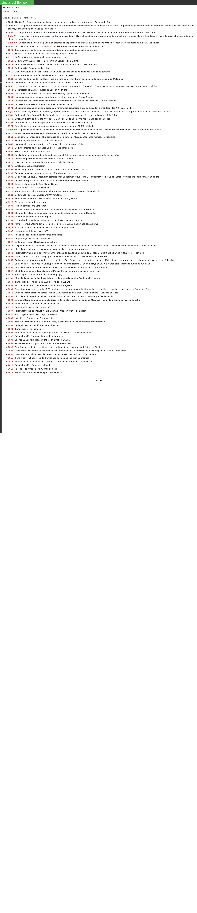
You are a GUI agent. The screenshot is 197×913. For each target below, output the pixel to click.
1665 (10, 97)
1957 (10, 271)
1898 (10, 169)
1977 (10, 311)
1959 (10, 282)
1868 (10, 155)
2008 (10, 347)
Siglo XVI (12, 75)
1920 (10, 191)
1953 (10, 253)
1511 (10, 57)
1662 (10, 93)
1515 (10, 68)
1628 (10, 79)
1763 (10, 122)
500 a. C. (12, 32)
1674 (10, 108)
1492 (10, 46)
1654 (10, 90)
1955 (10, 256)
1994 (10, 329)
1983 (10, 318)
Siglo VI (12, 36)
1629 (10, 82)
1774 (10, 126)
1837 (10, 140)
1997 (10, 336)
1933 (10, 209)
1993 (10, 325)
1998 (10, 340)
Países (6, 11)
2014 (10, 361)
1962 (10, 300)
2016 (10, 365)
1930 (10, 206)
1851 (10, 148)
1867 (10, 151)
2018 (10, 372)
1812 (10, 133)
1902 (10, 180)
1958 (10, 274)
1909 (10, 184)
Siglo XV (12, 43)
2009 (10, 354)
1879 (10, 162)
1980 (10, 314)
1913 (10, 187)
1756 (10, 119)
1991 (10, 322)
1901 (10, 177)
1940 (10, 238)
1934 (10, 220)
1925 (10, 198)
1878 (10, 158)
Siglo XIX (12, 129)
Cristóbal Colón (48, 46)
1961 (10, 293)
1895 (10, 166)
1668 (10, 104)
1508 (10, 50)
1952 (10, 245)
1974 (10, 303)
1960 (10, 289)
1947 (10, 242)
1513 (10, 61)
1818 (10, 137)
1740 (10, 115)
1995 (10, 332)
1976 (10, 307)
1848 (10, 144)
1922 (10, 195)
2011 (10, 358)
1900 (10, 173)
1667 (10, 101)
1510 (10, 53)
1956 (10, 264)
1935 (10, 231)
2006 (10, 343)
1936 (10, 235)
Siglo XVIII (13, 111)
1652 (10, 86)
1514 (10, 64)
